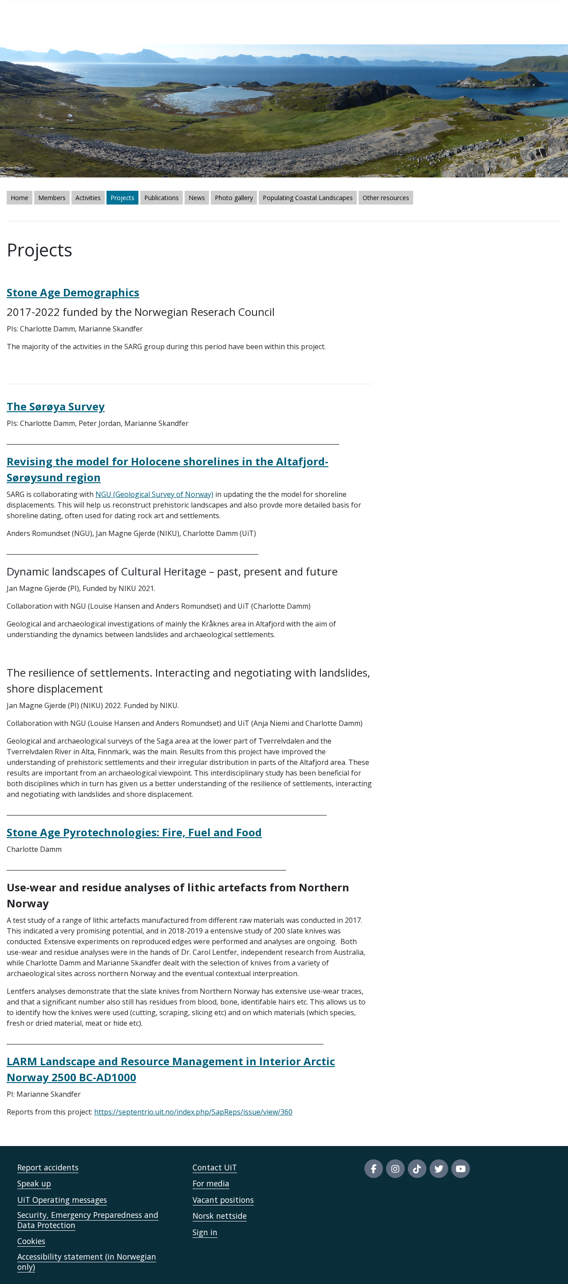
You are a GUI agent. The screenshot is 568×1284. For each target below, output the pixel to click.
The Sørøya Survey (56, 406)
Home (19, 197)
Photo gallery (234, 197)
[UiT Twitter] (439, 1168)
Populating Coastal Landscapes (308, 197)
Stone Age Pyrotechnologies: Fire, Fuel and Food (134, 832)
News (197, 197)
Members (52, 197)
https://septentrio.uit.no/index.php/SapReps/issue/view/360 (193, 1112)
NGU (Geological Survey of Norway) (154, 494)
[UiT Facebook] (373, 1168)
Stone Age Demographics (73, 292)
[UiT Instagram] (395, 1168)
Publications (161, 197)
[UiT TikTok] (417, 1168)
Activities (88, 197)
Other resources (386, 197)
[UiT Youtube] (460, 1168)
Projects (122, 197)
